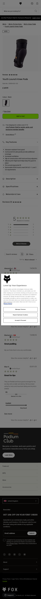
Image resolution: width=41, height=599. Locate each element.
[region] (20, 299)
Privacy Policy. (8, 303)
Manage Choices (20, 309)
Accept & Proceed (20, 320)
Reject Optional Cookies (20, 315)
